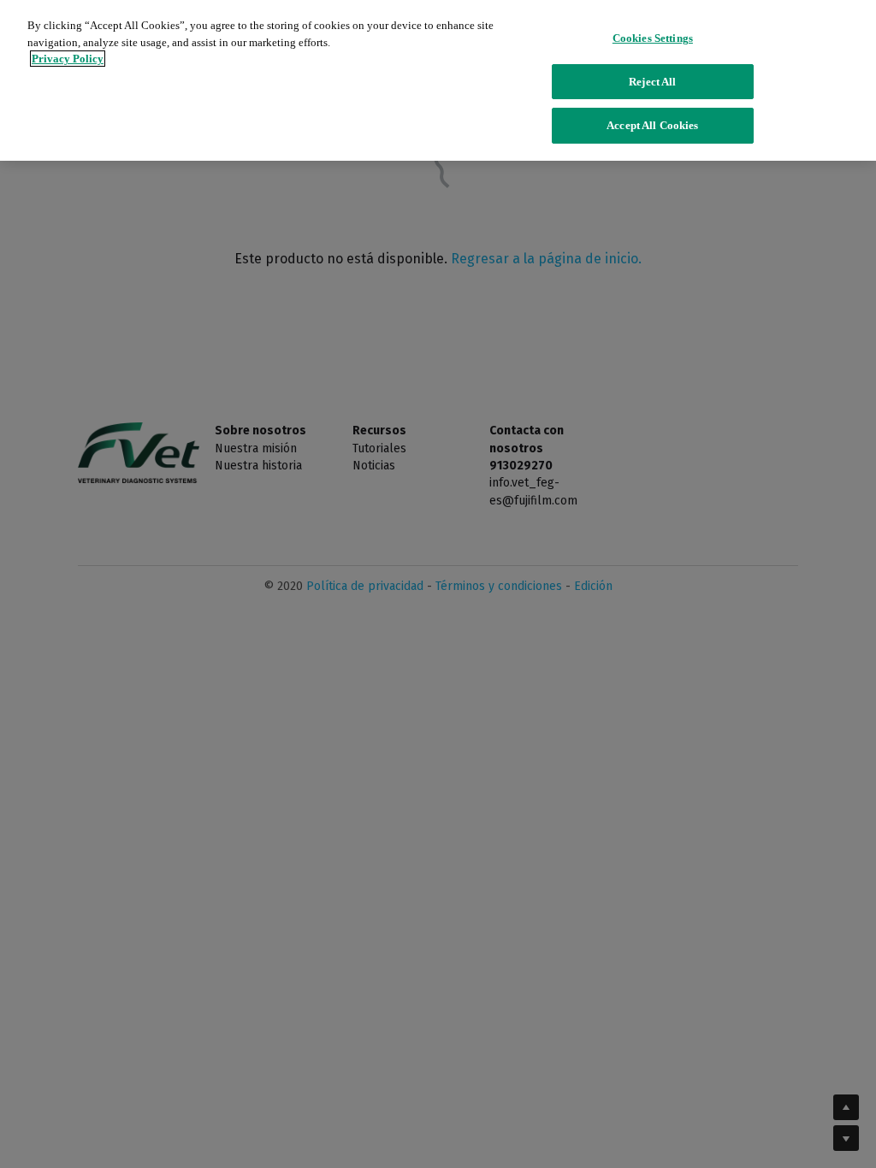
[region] (438, 80)
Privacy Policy (68, 58)
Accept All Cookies (652, 125)
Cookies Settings (653, 38)
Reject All (652, 81)
